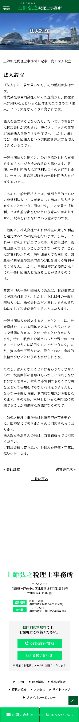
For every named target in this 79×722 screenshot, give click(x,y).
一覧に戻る (39, 478)
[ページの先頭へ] (73, 700)
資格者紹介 (19, 689)
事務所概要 (58, 682)
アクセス (39, 689)
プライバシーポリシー (41, 697)
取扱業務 (38, 682)
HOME (20, 682)
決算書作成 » (66, 469)
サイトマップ (61, 689)
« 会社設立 (11, 469)
